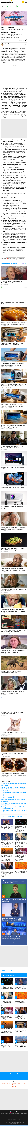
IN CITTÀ (11, 1085)
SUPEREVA (17, 1116)
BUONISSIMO (11, 1116)
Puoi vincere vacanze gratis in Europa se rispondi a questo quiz (12, 796)
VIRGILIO (6, 1113)
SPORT (8, 1083)
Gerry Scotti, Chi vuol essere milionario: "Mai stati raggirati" (13, 804)
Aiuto (19, 1119)
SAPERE (24, 1083)
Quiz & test (7, 9)
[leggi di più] (25, 44)
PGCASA (25, 1113)
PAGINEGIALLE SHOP (19, 1113)
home (2, 9)
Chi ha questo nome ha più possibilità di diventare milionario (12, 807)
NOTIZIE (4, 1083)
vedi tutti (14, 942)
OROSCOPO (4, 1085)
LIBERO (2, 1113)
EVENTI (14, 1086)
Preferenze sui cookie (12, 1119)
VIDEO (19, 1083)
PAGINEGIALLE (11, 1113)
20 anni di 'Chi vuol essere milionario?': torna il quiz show (13, 784)
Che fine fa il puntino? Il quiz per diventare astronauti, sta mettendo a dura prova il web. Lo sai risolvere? (14, 788)
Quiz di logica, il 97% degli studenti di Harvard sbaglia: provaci (14, 793)
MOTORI (14, 1083)
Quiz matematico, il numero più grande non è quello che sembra (14, 811)
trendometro (10, 975)
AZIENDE (24, 1085)
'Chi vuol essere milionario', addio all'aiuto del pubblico (13, 800)
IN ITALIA (17, 1085)
